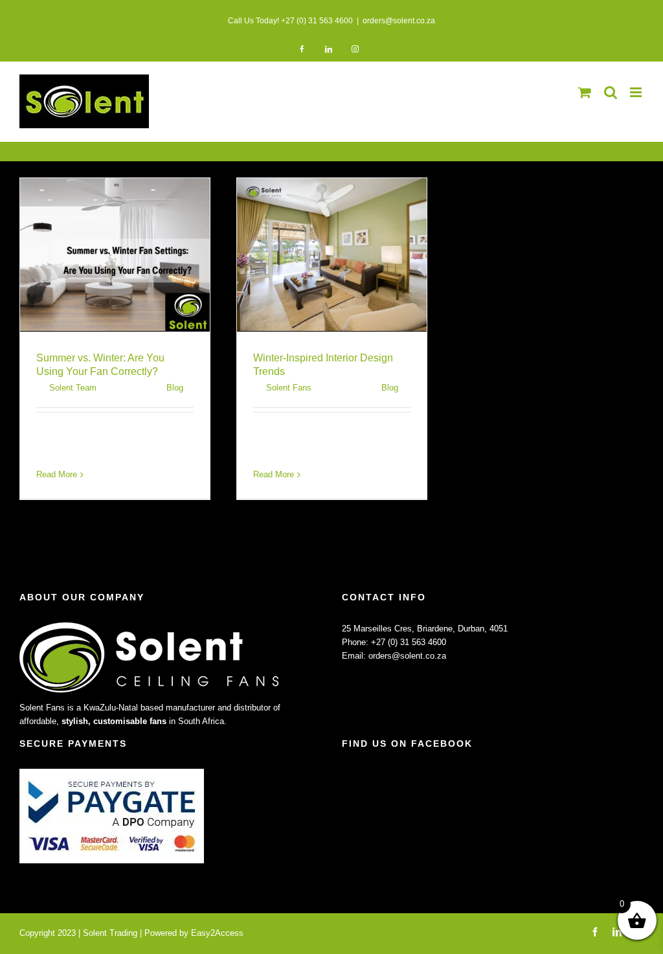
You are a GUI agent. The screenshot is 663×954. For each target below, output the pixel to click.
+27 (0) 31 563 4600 (408, 642)
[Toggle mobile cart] (584, 92)
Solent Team (72, 387)
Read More (56, 474)
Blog (174, 387)
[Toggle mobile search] (610, 92)
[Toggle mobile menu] (637, 92)
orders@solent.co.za (399, 20)
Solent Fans (288, 387)
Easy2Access (217, 933)
